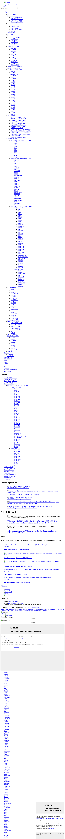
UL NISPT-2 (14, 295)
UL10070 (13, 75)
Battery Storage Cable (13, 46)
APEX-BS (17, 203)
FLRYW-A (21, 221)
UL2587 (13, 112)
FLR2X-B (20, 267)
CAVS (16, 191)
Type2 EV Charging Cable (18, 123)
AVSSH (16, 177)
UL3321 (13, 95)
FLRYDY (20, 260)
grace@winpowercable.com (15, 603)
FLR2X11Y (21, 280)
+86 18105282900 (13, 601)
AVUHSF (17, 171)
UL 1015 (13, 54)
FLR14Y (20, 250)
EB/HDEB (17, 194)
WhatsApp (9, 615)
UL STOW (14, 316)
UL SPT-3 (13, 292)
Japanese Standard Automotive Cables (21, 158)
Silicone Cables (11, 14)
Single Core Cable (19, 207)
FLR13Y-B (21, 249)
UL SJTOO (14, 304)
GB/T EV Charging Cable (18, 126)
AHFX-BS (17, 186)
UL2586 (13, 345)
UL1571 (13, 103)
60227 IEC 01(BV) (16, 330)
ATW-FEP (17, 180)
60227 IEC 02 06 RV (16, 323)
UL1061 (13, 88)
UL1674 (13, 83)
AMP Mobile (35, 607)
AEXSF (16, 184)
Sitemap (29, 607)
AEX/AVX (17, 178)
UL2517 (13, 339)
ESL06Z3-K (14, 60)
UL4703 (13, 31)
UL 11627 (13, 51)
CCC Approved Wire (13, 321)
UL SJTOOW (14, 309)
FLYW (19, 212)
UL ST (13, 310)
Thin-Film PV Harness (17, 20)
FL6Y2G (20, 281)
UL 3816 (13, 55)
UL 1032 (13, 59)
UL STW (13, 315)
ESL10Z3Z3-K (15, 65)
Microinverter (11, 32)
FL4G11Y (20, 278)
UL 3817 (13, 57)
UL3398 (13, 98)
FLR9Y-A (20, 241)
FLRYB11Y (21, 277)
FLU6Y (20, 237)
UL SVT (13, 297)
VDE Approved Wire (13, 320)
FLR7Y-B (20, 240)
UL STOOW (14, 318)
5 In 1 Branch (14, 43)
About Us (6, 353)
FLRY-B (20, 220)
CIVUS (16, 174)
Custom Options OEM (17, 22)
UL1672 (13, 109)
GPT (15, 143)
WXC (15, 154)
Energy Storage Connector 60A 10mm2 (29, 609)
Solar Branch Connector (13, 37)
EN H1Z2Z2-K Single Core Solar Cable (18, 488)
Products (6, 12)
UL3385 (13, 91)
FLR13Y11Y (21, 273)
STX (15, 152)
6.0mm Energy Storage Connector (38, 610)
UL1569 (13, 92)
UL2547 (13, 342)
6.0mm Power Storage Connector (9, 609)
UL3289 (13, 106)
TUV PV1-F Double (16, 29)
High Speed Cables (12, 349)
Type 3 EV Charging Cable (18, 125)
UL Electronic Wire (12, 74)
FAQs (5, 362)
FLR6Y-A (20, 234)
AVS (15, 169)
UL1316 (13, 97)
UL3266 (13, 77)
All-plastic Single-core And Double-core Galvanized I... (22, 508)
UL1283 (13, 94)
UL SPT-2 (13, 290)
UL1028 (13, 80)
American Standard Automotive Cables (21, 140)
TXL (15, 145)
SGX (15, 155)
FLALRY (20, 261)
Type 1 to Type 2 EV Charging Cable (21, 131)
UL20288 (13, 78)
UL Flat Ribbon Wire (13, 336)
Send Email (4, 613)
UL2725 (13, 346)
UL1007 (13, 52)
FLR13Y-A (21, 244)
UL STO (13, 312)
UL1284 (13, 86)
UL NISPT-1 (14, 293)
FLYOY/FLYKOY (23, 257)
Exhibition (10, 354)
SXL (15, 148)
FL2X (19, 223)
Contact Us (7, 363)
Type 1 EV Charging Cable (18, 121)
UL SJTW (13, 306)
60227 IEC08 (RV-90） (17, 324)
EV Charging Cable (12, 115)
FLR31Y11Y (21, 283)
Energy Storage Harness (13, 68)
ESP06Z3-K (14, 62)
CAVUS (16, 195)
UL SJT (13, 301)
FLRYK (20, 217)
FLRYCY (20, 286)
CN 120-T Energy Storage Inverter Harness (19, 499)
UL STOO (14, 313)
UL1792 (13, 114)
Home (5, 11)
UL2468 (13, 71)
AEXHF (16, 160)
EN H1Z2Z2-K (15, 26)
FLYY (19, 211)
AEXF (16, 181)
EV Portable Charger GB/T (18, 117)
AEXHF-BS (17, 198)
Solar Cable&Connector (10, 378)
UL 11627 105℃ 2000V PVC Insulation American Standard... (24, 494)
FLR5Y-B (20, 232)
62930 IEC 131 (15, 28)
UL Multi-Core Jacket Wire (14, 69)
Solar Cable (10, 23)
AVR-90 (13, 333)
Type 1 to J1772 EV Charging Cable (20, 129)
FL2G (19, 264)
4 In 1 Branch (14, 42)
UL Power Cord (11, 287)
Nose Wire (10, 351)
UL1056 (13, 82)
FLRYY (20, 272)
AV (15, 163)
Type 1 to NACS (15, 135)
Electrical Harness (12, 334)
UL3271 (13, 89)
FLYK (19, 215)
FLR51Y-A (21, 254)
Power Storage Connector (21, 610)
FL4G (19, 229)
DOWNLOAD (8, 359)
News (5, 360)
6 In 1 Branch (14, 45)
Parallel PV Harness (16, 17)
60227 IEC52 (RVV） (17, 328)
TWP (15, 141)
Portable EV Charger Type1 (18, 118)
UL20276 (13, 340)
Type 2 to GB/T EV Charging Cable (20, 132)
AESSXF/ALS (18, 200)
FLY (19, 209)
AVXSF (16, 168)
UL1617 (13, 100)
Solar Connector (11, 36)
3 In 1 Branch (14, 40)
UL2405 (13, 343)
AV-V (15, 164)
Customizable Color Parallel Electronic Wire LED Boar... (22, 503)
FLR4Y (20, 227)
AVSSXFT (17, 161)
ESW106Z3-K (15, 63)
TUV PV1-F (14, 25)
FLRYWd (20, 224)
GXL (15, 146)
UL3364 (13, 108)
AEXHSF (17, 166)
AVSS (16, 172)
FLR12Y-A (21, 246)
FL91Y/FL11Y (22, 258)
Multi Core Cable (19, 269)
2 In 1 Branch (14, 39)
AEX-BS (16, 197)
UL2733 (13, 348)
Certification (10, 356)
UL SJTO (13, 303)
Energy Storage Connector (14, 66)
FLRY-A (20, 218)
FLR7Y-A (20, 238)
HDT (15, 149)
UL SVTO (14, 298)
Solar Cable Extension (17, 19)
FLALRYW (21, 263)
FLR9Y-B (20, 243)
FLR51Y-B (21, 252)
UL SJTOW (14, 307)
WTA (15, 157)
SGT (15, 151)
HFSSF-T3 (17, 189)
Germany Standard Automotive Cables (21, 206)
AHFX (16, 183)
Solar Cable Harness (12, 16)
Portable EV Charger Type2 (18, 120)
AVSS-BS (17, 201)
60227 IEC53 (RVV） (17, 326)
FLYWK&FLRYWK (23, 255)
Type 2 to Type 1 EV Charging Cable (21, 134)
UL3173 (13, 111)
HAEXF (16, 188)
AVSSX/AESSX (18, 192)
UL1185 (13, 85)
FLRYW (20, 214)
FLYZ (19, 275)
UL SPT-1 (13, 289)
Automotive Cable (12, 138)
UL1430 (13, 102)
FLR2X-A (20, 266)
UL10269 (13, 48)
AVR (12, 331)
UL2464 (13, 337)
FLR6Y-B (20, 235)
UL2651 (13, 72)
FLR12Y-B (21, 247)
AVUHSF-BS (18, 175)
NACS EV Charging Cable (18, 137)
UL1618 (13, 105)
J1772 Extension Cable (17, 128)
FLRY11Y (20, 284)
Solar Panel (10, 34)
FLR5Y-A (20, 231)
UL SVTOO (14, 300)
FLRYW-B (21, 226)
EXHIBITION (8, 357)
